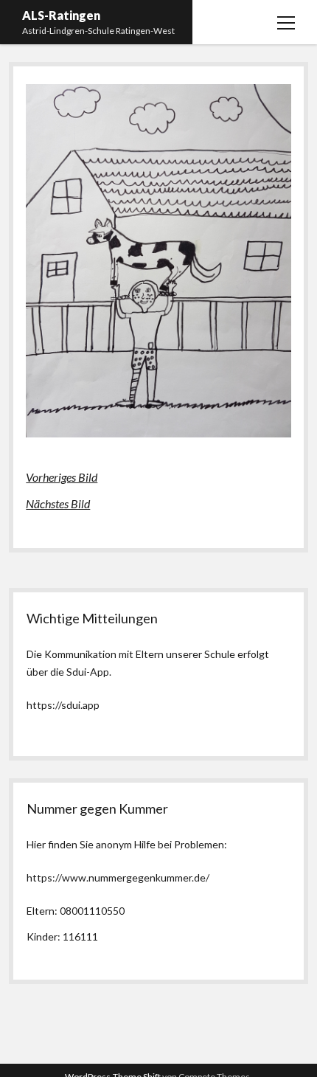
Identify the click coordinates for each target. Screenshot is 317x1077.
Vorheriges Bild (61, 477)
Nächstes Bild (58, 503)
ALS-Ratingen (61, 15)
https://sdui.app (63, 705)
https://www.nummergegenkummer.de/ (118, 877)
